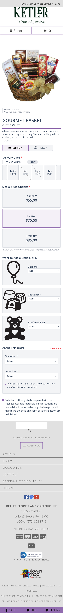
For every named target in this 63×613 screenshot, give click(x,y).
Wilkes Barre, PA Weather (15, 596)
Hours (54, 610)
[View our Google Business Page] (31, 498)
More (7, 140)
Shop (18, 30)
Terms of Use (53, 601)
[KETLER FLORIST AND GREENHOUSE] (31, 23)
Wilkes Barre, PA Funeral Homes (20, 585)
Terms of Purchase (32, 601)
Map (32, 610)
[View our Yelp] (36, 498)
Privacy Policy (10, 601)
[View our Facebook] (26, 498)
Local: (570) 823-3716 (31, 522)
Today (32, 161)
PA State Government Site (47, 596)
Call (11, 610)
